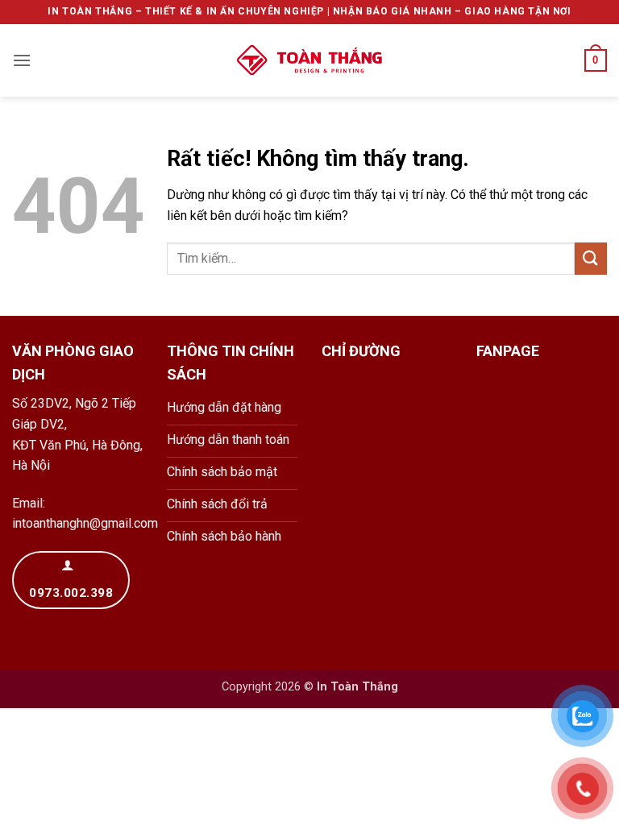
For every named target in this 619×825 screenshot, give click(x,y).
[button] (21, 60)
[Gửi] (591, 258)
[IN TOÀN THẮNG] (309, 60)
